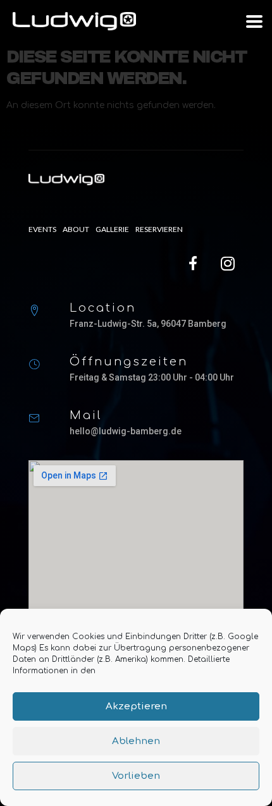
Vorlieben (136, 776)
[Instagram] (228, 263)
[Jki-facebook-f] (193, 263)
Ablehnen (136, 741)
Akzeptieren (136, 706)
